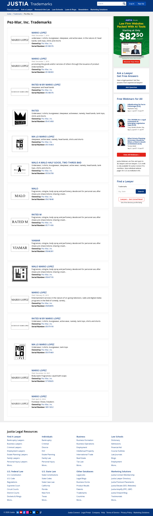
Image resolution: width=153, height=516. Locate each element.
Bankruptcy (47, 440)
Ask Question (131, 87)
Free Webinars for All (129, 98)
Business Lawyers (14, 444)
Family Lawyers (13, 458)
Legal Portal (86, 513)
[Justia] (17, 4)
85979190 (49, 326)
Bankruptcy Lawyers (15, 440)
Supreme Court (13, 485)
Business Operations (85, 444)
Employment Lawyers (16, 451)
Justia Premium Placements (122, 482)
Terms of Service (113, 513)
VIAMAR (36, 240)
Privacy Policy (126, 513)
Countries (80, 496)
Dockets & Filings (14, 496)
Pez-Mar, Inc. (46, 43)
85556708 (49, 173)
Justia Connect (74, 513)
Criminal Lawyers (14, 447)
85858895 (49, 306)
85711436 (49, 225)
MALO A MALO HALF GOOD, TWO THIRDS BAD (56, 162)
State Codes (47, 478)
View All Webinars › (131, 155)
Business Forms (83, 482)
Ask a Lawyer (26, 10)
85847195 (49, 277)
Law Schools (57, 10)
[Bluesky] (34, 512)
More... (10, 465)
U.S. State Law (49, 471)
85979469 (49, 352)
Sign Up (141, 4)
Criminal (45, 444)
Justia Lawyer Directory (121, 478)
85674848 (49, 199)
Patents (79, 489)
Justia (9, 14)
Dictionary (115, 440)
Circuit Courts (13, 489)
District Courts (13, 493)
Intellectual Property (85, 451)
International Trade (84, 454)
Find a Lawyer (13, 10)
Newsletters (83, 10)
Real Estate (81, 458)
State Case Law (48, 482)
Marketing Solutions (99, 10)
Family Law (46, 458)
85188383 (49, 72)
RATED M (37, 214)
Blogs (113, 458)
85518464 (49, 144)
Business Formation (84, 440)
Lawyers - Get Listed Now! (131, 199)
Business (80, 436)
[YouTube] (21, 512)
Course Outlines (118, 451)
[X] (37, 512)
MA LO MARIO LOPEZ (43, 136)
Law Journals (116, 454)
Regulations (12, 482)
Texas (44, 496)
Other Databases (84, 471)
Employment (81, 447)
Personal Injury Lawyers (17, 461)
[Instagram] (27, 512)
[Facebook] (24, 512)
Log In (131, 4)
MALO (35, 188)
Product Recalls (82, 485)
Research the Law (42, 10)
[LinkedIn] (17, 512)
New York (46, 493)
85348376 (49, 92)
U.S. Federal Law (15, 471)
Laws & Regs (70, 10)
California (46, 485)
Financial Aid (116, 447)
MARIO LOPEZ (39, 32)
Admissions (116, 444)
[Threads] (30, 512)
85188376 (49, 46)
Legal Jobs (80, 475)
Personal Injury (48, 461)
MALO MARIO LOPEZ (43, 266)
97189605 (49, 381)
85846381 (49, 251)
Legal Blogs (81, 478)
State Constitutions (50, 475)
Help (103, 513)
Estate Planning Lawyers (17, 454)
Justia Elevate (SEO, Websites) (123, 485)
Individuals (47, 436)
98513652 (49, 407)
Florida (44, 489)
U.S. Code (11, 478)
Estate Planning (48, 454)
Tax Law (79, 461)
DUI (43, 451)
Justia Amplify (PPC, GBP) (121, 489)
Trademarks (17, 14)
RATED (35, 110)
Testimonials (116, 496)
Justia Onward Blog (119, 493)
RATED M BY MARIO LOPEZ (46, 84)
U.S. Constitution (14, 475)
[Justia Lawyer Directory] (40, 512)
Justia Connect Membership (123, 475)
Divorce (45, 447)
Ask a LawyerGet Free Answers (127, 74)
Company (96, 513)
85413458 (49, 121)
